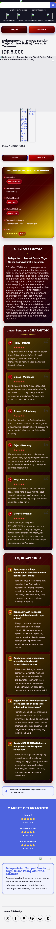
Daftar (41, 29)
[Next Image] (53, 84)
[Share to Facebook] (15, 918)
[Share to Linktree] (23, 918)
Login (14, 29)
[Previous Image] (2, 84)
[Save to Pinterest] (31, 918)
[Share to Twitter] (7, 918)
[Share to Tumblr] (48, 918)
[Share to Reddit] (39, 918)
